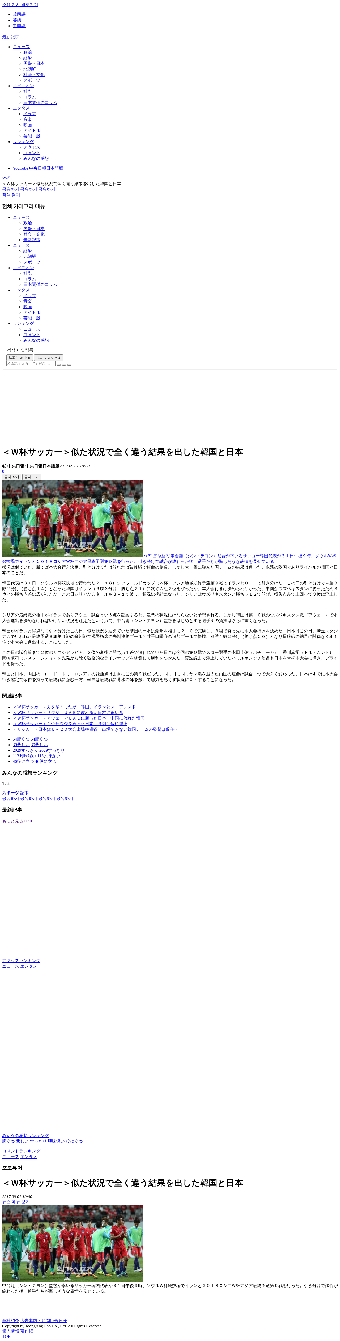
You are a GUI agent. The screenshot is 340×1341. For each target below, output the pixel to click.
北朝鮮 (29, 69)
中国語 (19, 25)
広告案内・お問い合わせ (43, 1320)
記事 (15, 793)
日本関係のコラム (40, 102)
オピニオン (23, 85)
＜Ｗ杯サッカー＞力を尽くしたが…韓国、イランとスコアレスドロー (78, 707)
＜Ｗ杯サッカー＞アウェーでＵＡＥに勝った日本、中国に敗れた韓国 (78, 718)
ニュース (21, 46)
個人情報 (10, 1331)
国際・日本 (34, 63)
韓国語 (19, 14)
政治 (27, 52)
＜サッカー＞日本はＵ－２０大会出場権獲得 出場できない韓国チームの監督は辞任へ (95, 729)
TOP (6, 1336)
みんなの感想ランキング (25, 1135)
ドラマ (29, 113)
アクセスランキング (21, 960)
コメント (31, 153)
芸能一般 (31, 136)
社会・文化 (34, 74)
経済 (27, 58)
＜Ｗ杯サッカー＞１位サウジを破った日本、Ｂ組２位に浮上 (70, 723)
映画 (27, 125)
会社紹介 (10, 1320)
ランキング (23, 141)
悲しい (22, 1141)
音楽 (27, 119)
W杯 (6, 178)
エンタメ (21, 108)
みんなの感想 (36, 158)
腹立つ (8, 1141)
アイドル (31, 130)
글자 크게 (31, 477)
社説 (27, 91)
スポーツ (31, 80)
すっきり (38, 1141)
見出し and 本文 (48, 358)
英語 (17, 20)
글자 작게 (11, 477)
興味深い (56, 1141)
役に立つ (74, 1141)
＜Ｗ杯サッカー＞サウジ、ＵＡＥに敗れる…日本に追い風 (68, 712)
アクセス (31, 147)
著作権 (26, 1331)
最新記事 (10, 37)
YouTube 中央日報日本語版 (38, 168)
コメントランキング (21, 1151)
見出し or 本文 (19, 358)
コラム (29, 97)
